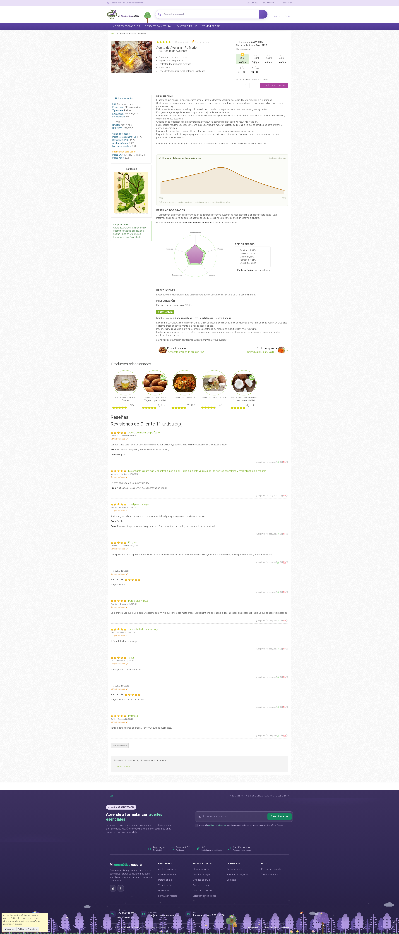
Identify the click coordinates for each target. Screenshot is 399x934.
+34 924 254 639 (126, 913)
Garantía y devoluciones (204, 896)
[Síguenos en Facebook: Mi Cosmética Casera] (121, 888)
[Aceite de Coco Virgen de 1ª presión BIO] (244, 382)
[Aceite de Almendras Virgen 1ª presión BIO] (155, 382)
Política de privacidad (271, 869)
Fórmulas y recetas (167, 896)
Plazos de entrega (201, 885)
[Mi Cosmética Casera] (123, 14)
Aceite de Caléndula (185, 397)
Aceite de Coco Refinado (214, 397)
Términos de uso (269, 874)
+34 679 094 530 (126, 917)
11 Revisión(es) (180, 42)
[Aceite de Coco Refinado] (214, 382)
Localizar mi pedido (202, 890)
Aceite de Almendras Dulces (125, 399)
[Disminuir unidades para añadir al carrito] (239, 85)
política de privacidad (217, 825)
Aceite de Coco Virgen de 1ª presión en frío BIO (244, 399)
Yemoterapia (164, 885)
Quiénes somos (235, 869)
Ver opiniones (202, 42)
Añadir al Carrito (275, 85)
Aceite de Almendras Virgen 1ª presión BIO (155, 399)
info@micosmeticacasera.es (163, 915)
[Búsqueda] (263, 14)
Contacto (231, 880)
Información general (202, 869)
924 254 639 (252, 3)
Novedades (163, 890)
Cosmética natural (167, 874)
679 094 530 (268, 3)
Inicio (113, 33)
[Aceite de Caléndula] (184, 382)
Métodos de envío (201, 880)
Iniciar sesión (286, 3)
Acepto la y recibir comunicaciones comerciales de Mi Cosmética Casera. (241, 825)
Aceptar (10, 929)
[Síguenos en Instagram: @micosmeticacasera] (113, 888)
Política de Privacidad (27, 929)
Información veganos (237, 874)
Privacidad (253, 928)
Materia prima (165, 880)
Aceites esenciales (167, 869)
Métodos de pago (201, 874)
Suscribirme (277, 816)
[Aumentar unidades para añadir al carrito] (252, 85)
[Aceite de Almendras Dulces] (125, 382)
